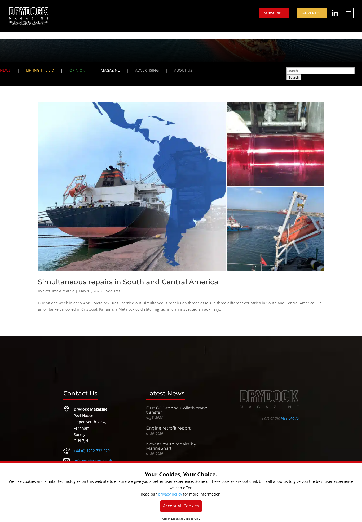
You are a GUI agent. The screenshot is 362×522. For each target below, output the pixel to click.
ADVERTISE (312, 12)
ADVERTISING (147, 70)
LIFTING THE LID (40, 70)
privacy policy (170, 494)
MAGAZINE (110, 70)
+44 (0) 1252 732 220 (92, 450)
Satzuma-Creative (58, 291)
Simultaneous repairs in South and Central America (128, 282)
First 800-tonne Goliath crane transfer (177, 410)
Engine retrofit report (168, 428)
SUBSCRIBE (274, 12)
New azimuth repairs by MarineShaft (171, 446)
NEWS (5, 70)
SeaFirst (113, 291)
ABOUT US (183, 70)
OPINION (77, 70)
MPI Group (290, 418)
